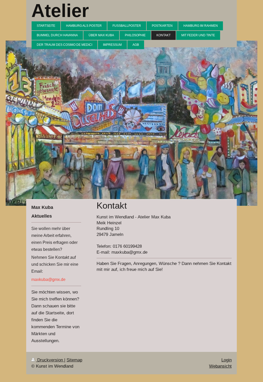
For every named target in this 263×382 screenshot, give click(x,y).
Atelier (60, 10)
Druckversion (50, 360)
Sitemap (74, 360)
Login (226, 360)
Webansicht (220, 366)
